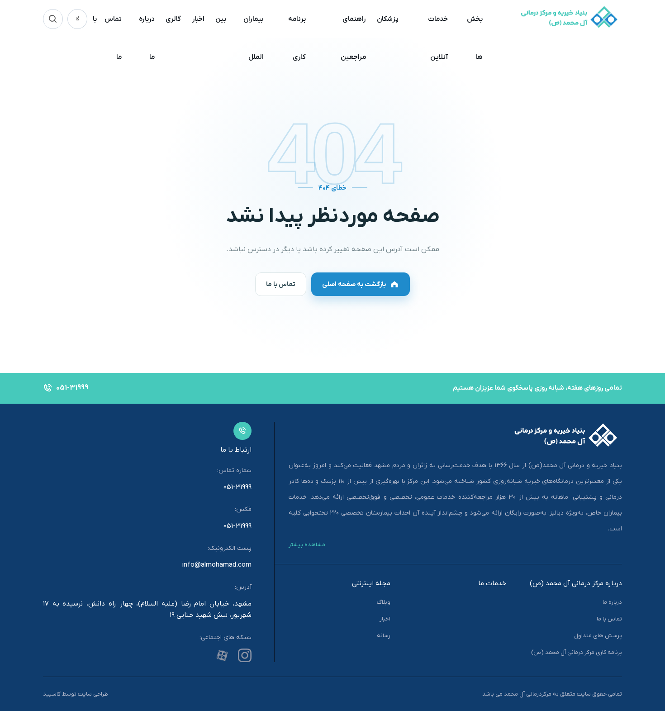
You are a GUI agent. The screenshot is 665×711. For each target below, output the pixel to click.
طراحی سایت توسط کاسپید (75, 694)
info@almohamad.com (217, 564)
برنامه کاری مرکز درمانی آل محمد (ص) (576, 652)
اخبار (198, 19)
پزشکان (388, 19)
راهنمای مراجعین (353, 38)
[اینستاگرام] (245, 655)
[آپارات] (222, 655)
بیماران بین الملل (239, 38)
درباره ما (147, 38)
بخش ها (475, 38)
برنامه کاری (297, 38)
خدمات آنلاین (438, 38)
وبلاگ (383, 602)
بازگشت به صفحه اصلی (354, 284)
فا (78, 19)
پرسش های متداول (598, 635)
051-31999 (237, 486)
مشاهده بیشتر (307, 545)
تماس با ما (107, 38)
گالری (173, 19)
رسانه (383, 635)
